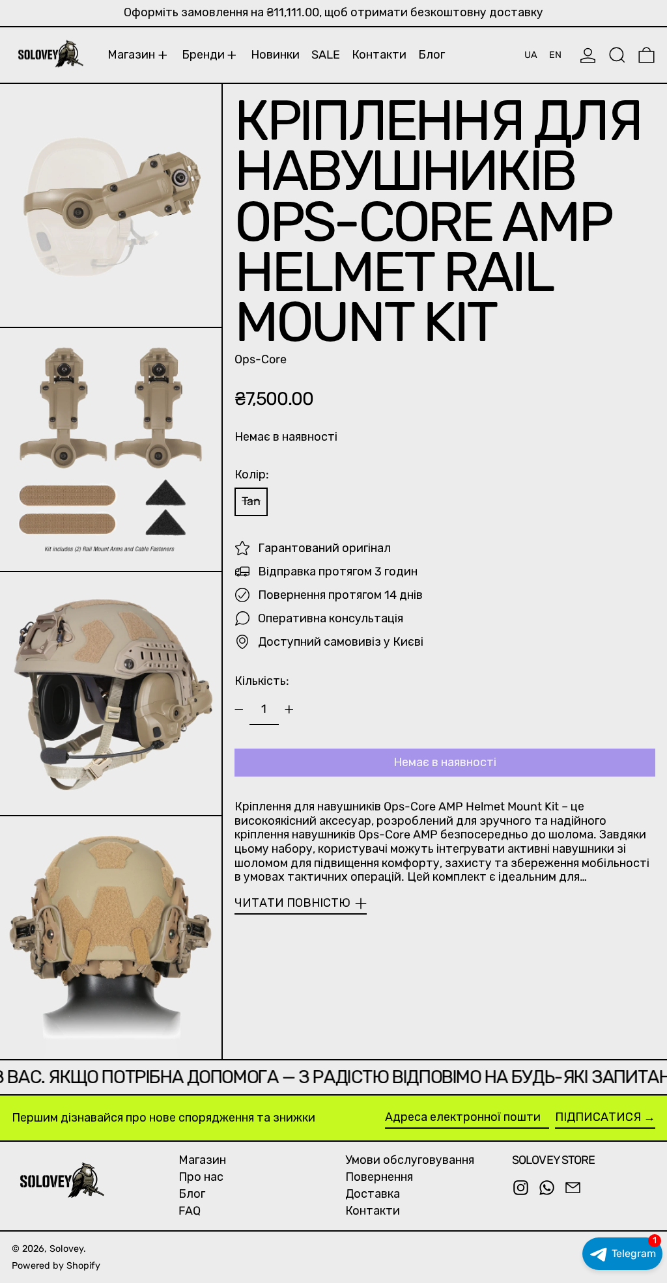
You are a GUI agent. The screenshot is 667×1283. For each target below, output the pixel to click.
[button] (617, 55)
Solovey (66, 1248)
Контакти (372, 1211)
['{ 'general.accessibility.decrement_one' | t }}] (239, 709)
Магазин (202, 1160)
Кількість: (261, 681)
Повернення (379, 1177)
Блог (191, 1194)
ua (530, 55)
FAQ (189, 1211)
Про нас (200, 1177)
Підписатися (598, 1117)
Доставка (372, 1194)
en (555, 55)
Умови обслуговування (409, 1160)
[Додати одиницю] (289, 709)
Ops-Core (260, 359)
